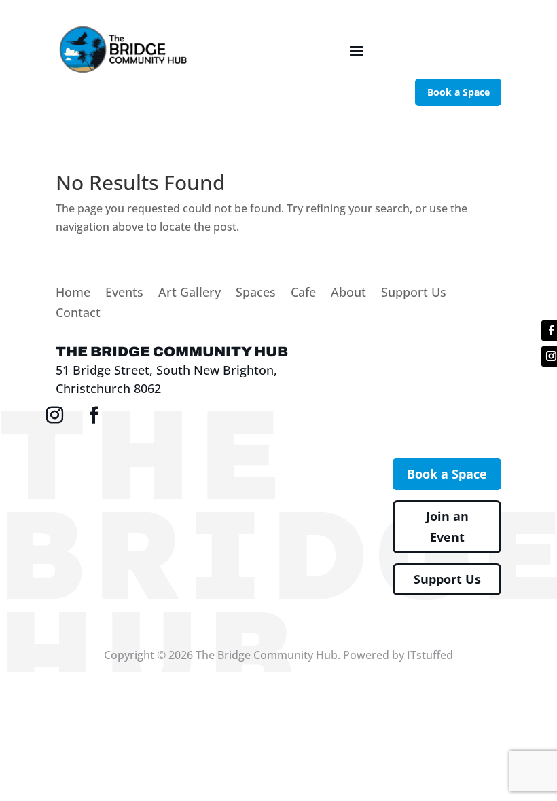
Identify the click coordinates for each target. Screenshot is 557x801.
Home (73, 293)
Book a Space (458, 92)
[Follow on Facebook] (94, 415)
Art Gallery (189, 293)
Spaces (256, 293)
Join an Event (447, 526)
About (348, 293)
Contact (78, 314)
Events (124, 293)
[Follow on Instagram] (55, 415)
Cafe (303, 293)
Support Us (413, 293)
